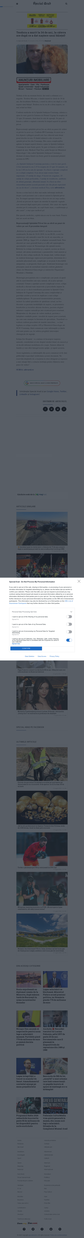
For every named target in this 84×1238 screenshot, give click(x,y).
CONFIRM (26, 648)
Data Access (42, 656)
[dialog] (42, 619)
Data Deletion (29, 656)
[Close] (80, 582)
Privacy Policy (54, 656)
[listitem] (42, 612)
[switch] (69, 616)
